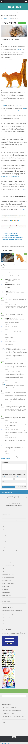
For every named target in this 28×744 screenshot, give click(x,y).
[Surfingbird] (18, 221)
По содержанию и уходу (8, 565)
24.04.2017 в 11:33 (16, 348)
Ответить (7, 282)
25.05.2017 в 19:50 (14, 429)
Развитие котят (17, 265)
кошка (4, 105)
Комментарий (5, 462)
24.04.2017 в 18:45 (11, 362)
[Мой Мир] (14, 221)
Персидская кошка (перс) (8, 713)
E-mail (16, 476)
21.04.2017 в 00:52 (14, 326)
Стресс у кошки (20, 110)
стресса (16, 105)
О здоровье (5, 553)
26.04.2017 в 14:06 (16, 390)
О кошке (5, 529)
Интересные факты (7, 535)
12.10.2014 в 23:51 (13, 318)
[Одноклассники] (13, 221)
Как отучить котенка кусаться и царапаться (13, 237)
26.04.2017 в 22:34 (11, 404)
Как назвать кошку (7, 580)
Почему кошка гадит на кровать (15, 190)
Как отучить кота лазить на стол (10, 235)
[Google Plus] (17, 221)
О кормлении (6, 556)
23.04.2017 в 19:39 (17, 331)
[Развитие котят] (20, 258)
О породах (5, 559)
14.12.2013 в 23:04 (16, 279)
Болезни (5, 517)
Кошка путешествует (8, 586)
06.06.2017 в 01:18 (13, 445)
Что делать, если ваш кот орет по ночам (12, 239)
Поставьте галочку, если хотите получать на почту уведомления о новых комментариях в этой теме (13, 473)
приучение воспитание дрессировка (17, 246)
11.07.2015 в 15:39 (12, 291)
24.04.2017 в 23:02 (16, 382)
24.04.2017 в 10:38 (12, 341)
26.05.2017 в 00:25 (12, 437)
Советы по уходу (7, 595)
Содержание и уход (7, 571)
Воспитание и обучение (7, 12)
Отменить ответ (22, 486)
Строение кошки (6, 547)
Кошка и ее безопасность (8, 583)
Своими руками (6, 592)
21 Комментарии (5, 275)
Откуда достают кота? (8, 241)
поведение (7, 246)
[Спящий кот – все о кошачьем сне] (7, 257)
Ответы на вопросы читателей (10, 550)
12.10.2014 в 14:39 (12, 304)
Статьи (4, 599)
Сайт (3, 481)
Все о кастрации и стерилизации (10, 520)
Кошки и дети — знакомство (18, 614)
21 (26, 12)
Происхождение (6, 544)
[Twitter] (11, 221)
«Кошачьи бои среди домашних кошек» (10, 176)
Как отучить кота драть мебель (10, 233)
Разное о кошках (6, 601)
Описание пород (6, 538)
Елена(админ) (7, 18)
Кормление (5, 526)
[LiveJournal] (15, 221)
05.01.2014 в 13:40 (12, 298)
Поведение (17, 12)
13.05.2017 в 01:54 (13, 422)
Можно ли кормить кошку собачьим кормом (12, 710)
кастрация (19, 49)
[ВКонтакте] (10, 221)
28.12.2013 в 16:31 (16, 284)
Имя (3, 476)
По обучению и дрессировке (9, 562)
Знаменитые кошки (7, 532)
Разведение (5, 589)
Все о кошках (14, 7)
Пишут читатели (6, 568)
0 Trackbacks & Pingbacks (14, 275)
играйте (24, 108)
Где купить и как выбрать (8, 577)
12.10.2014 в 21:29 (15, 313)
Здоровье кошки (6, 514)
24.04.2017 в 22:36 (16, 371)
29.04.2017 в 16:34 (13, 416)
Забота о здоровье (7, 523)
